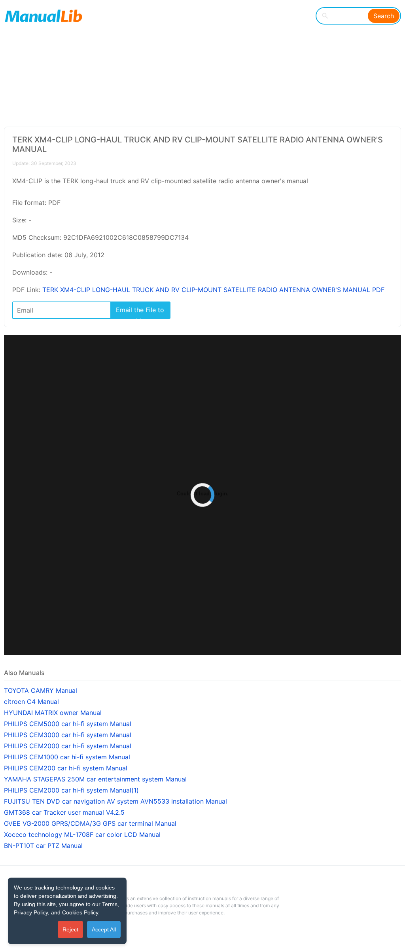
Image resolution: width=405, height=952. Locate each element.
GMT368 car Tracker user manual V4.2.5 (64, 812)
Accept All (104, 929)
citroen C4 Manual (31, 701)
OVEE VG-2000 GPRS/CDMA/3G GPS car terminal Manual (90, 823)
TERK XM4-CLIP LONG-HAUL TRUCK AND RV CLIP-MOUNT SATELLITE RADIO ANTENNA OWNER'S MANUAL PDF (213, 290)
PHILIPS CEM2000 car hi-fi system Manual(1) (71, 790)
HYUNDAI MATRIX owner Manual (53, 713)
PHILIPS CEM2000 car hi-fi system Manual (67, 746)
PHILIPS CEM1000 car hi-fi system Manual (67, 757)
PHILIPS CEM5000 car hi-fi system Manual (67, 724)
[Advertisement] (199, 63)
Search (383, 16)
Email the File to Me (140, 312)
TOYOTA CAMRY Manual (40, 690)
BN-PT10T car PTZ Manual (43, 846)
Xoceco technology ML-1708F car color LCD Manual (82, 834)
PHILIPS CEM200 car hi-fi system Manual (65, 768)
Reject (70, 929)
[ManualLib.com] (43, 16)
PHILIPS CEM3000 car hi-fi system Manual (67, 735)
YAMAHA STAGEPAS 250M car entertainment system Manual (95, 779)
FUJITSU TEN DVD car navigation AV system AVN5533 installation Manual (115, 801)
